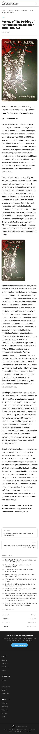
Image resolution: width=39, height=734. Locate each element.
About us (4, 660)
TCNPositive (5, 693)
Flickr (3, 716)
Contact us (5, 663)
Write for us (5, 667)
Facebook (5, 703)
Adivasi (4, 680)
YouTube (4, 713)
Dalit (3, 683)
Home (3, 10)
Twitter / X (5, 706)
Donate (4, 670)
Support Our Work (20, 645)
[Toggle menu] (35, 3)
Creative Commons (17, 729)
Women (4, 690)
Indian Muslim (6, 687)
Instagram (4, 710)
